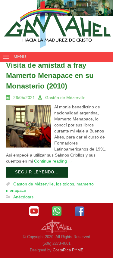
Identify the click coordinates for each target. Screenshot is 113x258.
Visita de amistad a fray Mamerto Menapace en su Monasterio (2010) (50, 75)
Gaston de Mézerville (33, 184)
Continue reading (53, 161)
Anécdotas (23, 196)
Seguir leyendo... (37, 172)
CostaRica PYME (68, 250)
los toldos (65, 184)
